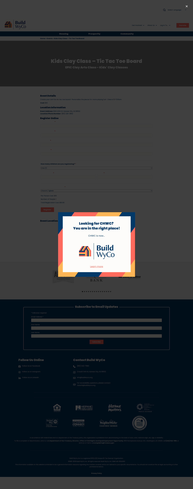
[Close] (186, 6)
